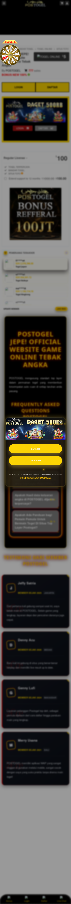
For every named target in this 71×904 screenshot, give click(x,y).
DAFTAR (35, 460)
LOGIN (35, 448)
